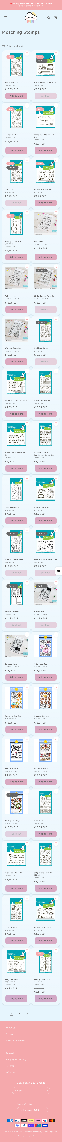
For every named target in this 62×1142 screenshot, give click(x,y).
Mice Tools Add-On (13, 873)
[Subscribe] (47, 1090)
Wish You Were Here (14, 559)
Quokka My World (42, 507)
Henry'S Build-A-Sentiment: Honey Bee (44, 454)
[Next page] (50, 1013)
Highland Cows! (41, 348)
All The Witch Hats (42, 189)
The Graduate (11, 768)
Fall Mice (9, 189)
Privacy (9, 1034)
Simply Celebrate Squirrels (13, 242)
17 (43, 1013)
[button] (6, 18)
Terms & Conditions (16, 1040)
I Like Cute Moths (13, 135)
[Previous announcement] (5, 5)
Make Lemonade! (42, 400)
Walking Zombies (13, 348)
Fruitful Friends (12, 507)
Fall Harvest (10, 296)
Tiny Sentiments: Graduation (12, 980)
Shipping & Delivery (16, 1059)
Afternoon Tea (40, 664)
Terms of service (40, 1136)
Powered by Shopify (33, 1131)
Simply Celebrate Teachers (42, 980)
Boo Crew (38, 241)
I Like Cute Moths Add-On (44, 136)
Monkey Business (42, 716)
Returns (10, 1066)
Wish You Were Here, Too (45, 559)
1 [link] (11, 1013)
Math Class (39, 612)
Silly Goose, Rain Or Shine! (43, 874)
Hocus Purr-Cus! (12, 82)
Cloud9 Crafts (18, 1131)
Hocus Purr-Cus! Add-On (45, 82)
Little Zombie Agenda (44, 296)
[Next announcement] (56, 5)
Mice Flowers (11, 927)
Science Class (11, 664)
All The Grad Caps (42, 927)
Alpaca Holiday (41, 768)
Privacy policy (24, 1136)
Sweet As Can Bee (13, 716)
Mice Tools (39, 820)
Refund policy (51, 1132)
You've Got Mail (12, 612)
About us (10, 1027)
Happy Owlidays (12, 820)
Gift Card (10, 1072)
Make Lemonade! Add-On (15, 454)
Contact (10, 1053)
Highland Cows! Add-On (16, 400)
